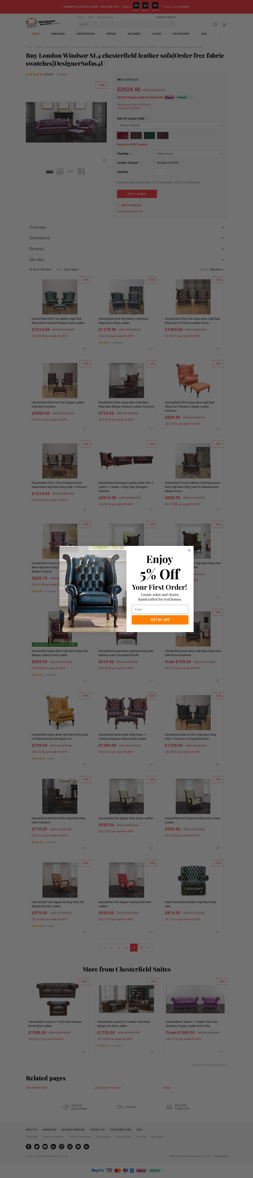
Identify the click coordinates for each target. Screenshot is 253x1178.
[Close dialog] (189, 550)
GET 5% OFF (160, 620)
